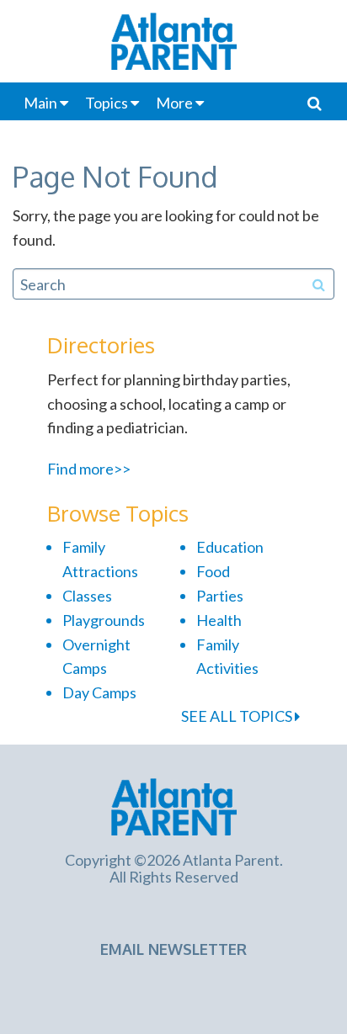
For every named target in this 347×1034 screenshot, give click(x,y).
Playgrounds (103, 620)
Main (40, 102)
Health (219, 620)
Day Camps (99, 692)
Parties (219, 595)
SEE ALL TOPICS (238, 716)
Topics (106, 102)
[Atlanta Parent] (174, 804)
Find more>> (89, 468)
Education (230, 547)
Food (213, 571)
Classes (87, 595)
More (174, 102)
